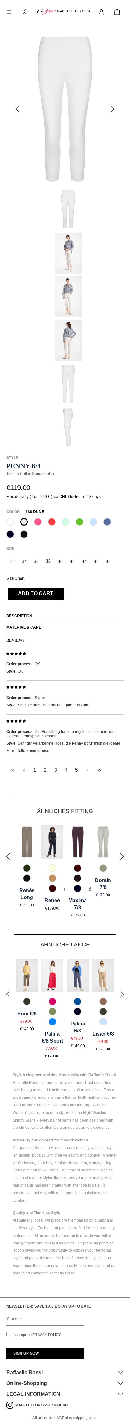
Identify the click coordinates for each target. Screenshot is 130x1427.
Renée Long (27, 894)
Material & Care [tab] (23, 627)
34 (24, 561)
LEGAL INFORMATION (33, 1394)
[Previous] (17, 109)
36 (36, 561)
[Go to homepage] (63, 11)
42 (72, 561)
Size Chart (15, 578)
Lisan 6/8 (103, 1034)
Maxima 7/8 (77, 904)
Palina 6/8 (77, 1027)
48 (108, 561)
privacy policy (46, 1335)
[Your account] (101, 11)
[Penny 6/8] (65, 109)
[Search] (25, 11)
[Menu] (9, 11)
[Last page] (99, 770)
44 (84, 561)
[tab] (65, 616)
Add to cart (35, 593)
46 (96, 561)
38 (48, 561)
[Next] (112, 109)
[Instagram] (10, 1405)
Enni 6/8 (27, 1013)
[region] (65, 240)
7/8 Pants (50, 1170)
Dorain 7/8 (103, 884)
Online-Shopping (26, 1383)
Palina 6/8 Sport (52, 1037)
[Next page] (87, 770)
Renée (52, 900)
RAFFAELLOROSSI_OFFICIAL (42, 1405)
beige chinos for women (66, 1163)
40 (60, 561)
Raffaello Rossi (24, 1372)
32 (14, 563)
